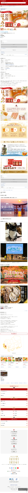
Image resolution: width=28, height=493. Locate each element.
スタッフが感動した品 (3, 403)
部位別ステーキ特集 (3, 415)
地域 (6, 4)
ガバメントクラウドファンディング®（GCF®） (14, 471)
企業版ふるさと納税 (14, 473)
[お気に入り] (26, 491)
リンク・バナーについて (18, 486)
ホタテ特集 (15, 413)
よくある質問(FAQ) (14, 443)
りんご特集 (2, 413)
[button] (27, 2)
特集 (21, 4)
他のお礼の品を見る (8, 68)
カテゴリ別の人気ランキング (4, 391)
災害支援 (14, 472)
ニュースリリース (12, 486)
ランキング (12, 4)
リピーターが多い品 (3, 393)
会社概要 (8, 486)
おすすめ (17, 4)
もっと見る (26, 310)
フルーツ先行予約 (2, 405)
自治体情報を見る (14, 333)
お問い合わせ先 (3, 185)
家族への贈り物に (2, 425)
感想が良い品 (2, 395)
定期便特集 (15, 415)
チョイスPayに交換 (3, 423)
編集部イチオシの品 (3, 401)
